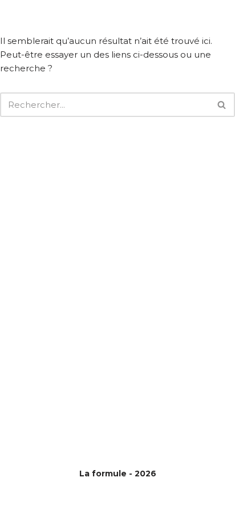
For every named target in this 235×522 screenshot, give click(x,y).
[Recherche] (222, 104)
